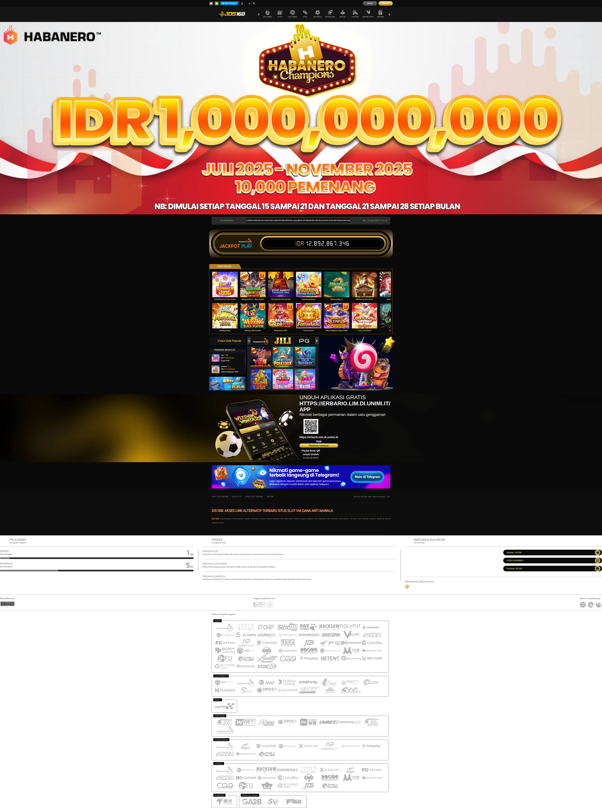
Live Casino (292, 17)
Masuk (370, 3)
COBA (262, 354)
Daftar (386, 3)
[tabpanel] (301, 118)
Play (246, 246)
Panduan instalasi (318, 445)
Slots (280, 17)
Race (305, 17)
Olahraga (317, 17)
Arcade (343, 17)
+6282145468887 (514, 560)
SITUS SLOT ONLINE (220, 496)
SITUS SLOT (237, 496)
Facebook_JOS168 (514, 568)
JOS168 (270, 496)
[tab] (261, 341)
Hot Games (267, 17)
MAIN (226, 284)
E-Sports (355, 17)
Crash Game (330, 17)
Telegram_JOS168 (514, 552)
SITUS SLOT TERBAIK (254, 496)
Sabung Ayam (367, 17)
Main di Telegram (230, 3)
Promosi (380, 17)
